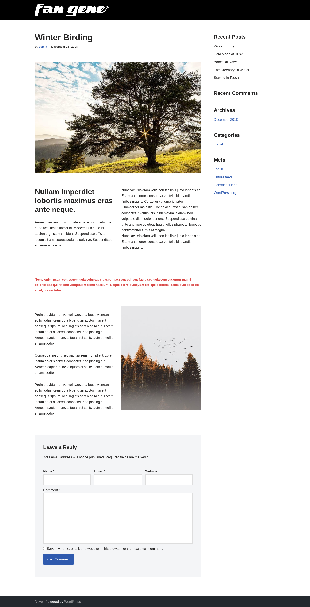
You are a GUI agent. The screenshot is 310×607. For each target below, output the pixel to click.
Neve (39, 601)
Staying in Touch (226, 77)
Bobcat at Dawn (226, 62)
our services (150, 7)
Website (151, 471)
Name (48, 471)
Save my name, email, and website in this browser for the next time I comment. (105, 548)
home (122, 7)
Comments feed (225, 185)
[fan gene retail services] (72, 10)
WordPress (72, 601)
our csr (264, 7)
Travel (218, 144)
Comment (51, 490)
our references (190, 7)
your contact (232, 7)
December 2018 (226, 119)
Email (99, 471)
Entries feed (223, 177)
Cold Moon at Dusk (228, 54)
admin (43, 46)
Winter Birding (224, 46)
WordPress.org (225, 193)
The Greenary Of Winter (231, 70)
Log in (218, 169)
